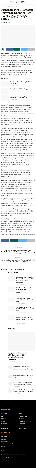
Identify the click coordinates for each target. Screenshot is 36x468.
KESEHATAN (4, 428)
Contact (3, 446)
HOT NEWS (4, 423)
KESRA (16, 6)
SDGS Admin (6, 22)
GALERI (3, 421)
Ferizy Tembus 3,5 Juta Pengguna (20, 89)
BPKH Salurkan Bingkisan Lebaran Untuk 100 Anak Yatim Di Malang (22, 383)
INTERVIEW (4, 426)
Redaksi (3, 439)
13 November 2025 (15, 99)
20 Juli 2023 (15, 22)
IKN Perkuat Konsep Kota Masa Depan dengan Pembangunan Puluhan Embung (24, 290)
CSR (2, 416)
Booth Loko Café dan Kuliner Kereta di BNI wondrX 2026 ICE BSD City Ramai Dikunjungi (25, 279)
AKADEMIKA (4, 414)
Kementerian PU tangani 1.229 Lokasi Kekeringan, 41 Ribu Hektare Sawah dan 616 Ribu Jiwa (25, 318)
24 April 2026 (14, 85)
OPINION (21, 418)
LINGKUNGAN (23, 416)
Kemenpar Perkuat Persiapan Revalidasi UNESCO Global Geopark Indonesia (24, 390)
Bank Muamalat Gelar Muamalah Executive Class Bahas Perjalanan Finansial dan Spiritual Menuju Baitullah (23, 368)
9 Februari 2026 (14, 91)
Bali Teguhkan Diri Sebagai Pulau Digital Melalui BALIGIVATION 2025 (22, 96)
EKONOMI (4, 418)
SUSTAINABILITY (9, 6)
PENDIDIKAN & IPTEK (25, 421)
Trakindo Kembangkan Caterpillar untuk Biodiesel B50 (24, 299)
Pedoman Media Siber (7, 444)
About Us (4, 436)
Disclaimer (4, 441)
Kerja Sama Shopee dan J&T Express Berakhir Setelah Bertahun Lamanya (17, 356)
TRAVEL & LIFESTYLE (25, 426)
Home (2, 6)
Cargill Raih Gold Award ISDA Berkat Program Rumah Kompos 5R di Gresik (23, 376)
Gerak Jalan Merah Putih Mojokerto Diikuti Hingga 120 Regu (25, 308)
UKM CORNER (23, 428)
